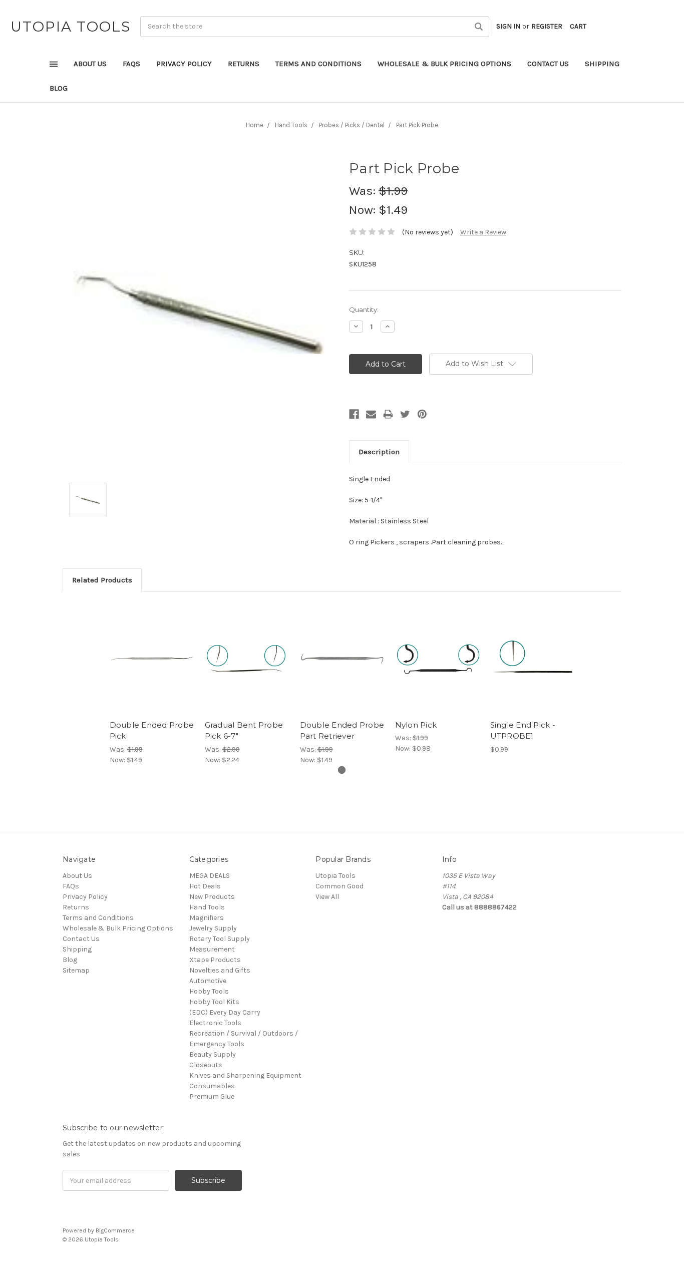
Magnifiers (206, 917)
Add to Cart (152, 667)
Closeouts (205, 1065)
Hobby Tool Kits (214, 1002)
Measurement (212, 949)
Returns (243, 63)
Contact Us (548, 63)
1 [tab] (342, 770)
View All (327, 896)
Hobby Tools (209, 991)
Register (546, 26)
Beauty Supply (212, 1054)
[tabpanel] (151, 683)
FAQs (131, 63)
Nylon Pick (416, 725)
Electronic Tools (215, 1023)
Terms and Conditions (318, 63)
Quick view (152, 650)
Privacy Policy (184, 63)
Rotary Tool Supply (219, 938)
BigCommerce (115, 1230)
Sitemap (76, 970)
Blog (59, 88)
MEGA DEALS (209, 875)
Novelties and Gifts (219, 970)
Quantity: (364, 309)
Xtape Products (215, 960)
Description (379, 451)
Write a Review (483, 232)
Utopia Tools (335, 875)
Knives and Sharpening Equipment (245, 1075)
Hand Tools (207, 907)
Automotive (207, 981)
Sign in (508, 26)
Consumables (212, 1086)
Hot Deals (205, 886)
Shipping (602, 63)
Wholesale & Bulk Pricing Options (444, 63)
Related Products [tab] (102, 579)
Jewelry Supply (213, 928)
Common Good (339, 886)
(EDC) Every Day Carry (224, 1012)
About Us (90, 63)
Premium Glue (211, 1096)
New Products (212, 896)
